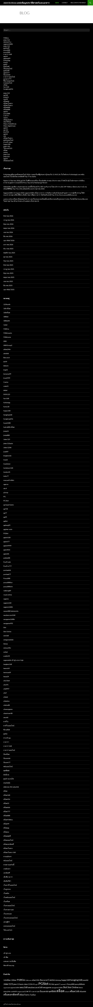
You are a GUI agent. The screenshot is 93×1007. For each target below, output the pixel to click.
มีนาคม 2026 (7, 236)
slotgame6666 (8, 640)
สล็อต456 (6, 799)
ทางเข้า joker (8, 142)
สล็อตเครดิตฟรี (8, 844)
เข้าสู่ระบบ (7, 953)
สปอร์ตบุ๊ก (6, 783)
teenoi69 (6, 668)
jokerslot (6, 156)
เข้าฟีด (5, 957)
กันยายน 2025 (8, 261)
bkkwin (6, 366)
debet (5, 390)
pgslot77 (6, 73)
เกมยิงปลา (7, 869)
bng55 (5, 370)
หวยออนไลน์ (7, 83)
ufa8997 (6, 689)
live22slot (6, 464)
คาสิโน (5, 721)
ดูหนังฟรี (6, 48)
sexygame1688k (9, 619)
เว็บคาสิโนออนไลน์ (10, 885)
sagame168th (8, 44)
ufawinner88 (7, 713)
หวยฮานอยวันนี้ (8, 865)
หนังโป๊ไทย (7, 122)
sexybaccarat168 (9, 615)
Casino (5, 382)
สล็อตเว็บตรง (8, 103)
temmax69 (7, 672)
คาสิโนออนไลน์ (8, 726)
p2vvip (5, 492)
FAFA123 (6, 394)
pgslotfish (6, 550)
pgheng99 (6, 58)
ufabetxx (6, 701)
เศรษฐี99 (6, 922)
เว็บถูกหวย (7, 889)
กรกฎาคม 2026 (8, 220)
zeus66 (5, 717)
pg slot (5, 130)
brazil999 (6, 378)
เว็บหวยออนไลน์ (9, 905)
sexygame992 (8, 623)
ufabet (5, 697)
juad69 (5, 452)
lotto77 (6, 476)
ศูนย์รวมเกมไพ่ (8, 779)
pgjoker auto (7, 529)
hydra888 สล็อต (9, 427)
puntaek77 (7, 574)
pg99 (5, 517)
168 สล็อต (6, 308)
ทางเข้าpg (6, 738)
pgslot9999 (7, 546)
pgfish (5, 521)
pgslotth (6, 554)
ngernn (5, 484)
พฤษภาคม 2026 (8, 228)
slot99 (5, 99)
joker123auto (8, 443)
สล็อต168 (6, 795)
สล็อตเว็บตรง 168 (9, 852)
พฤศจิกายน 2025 (9, 253)
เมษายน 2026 (8, 232)
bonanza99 (7, 374)
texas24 (6, 676)
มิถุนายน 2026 (8, 224)
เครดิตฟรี (6, 873)
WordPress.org (8, 965)
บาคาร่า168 (7, 54)
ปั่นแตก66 (6, 75)
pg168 (5, 95)
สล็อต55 (6, 803)
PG (4, 497)
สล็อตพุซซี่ (7, 836)
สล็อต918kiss (8, 820)
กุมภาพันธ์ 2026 (8, 240)
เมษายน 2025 (8, 281)
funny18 (6, 407)
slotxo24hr (7, 648)
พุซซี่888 (6, 771)
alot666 (6, 353)
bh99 (5, 362)
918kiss (6, 38)
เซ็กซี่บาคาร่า (8, 877)
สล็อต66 (6, 101)
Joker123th (7, 447)
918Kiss (6, 329)
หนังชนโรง (7, 42)
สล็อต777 (6, 811)
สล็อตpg (6, 828)
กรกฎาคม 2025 (8, 269)
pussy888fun (7, 582)
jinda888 (6, 435)
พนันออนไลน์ (8, 766)
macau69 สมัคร (8, 480)
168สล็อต (6, 313)
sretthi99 (6, 656)
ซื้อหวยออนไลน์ (8, 81)
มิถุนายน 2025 (8, 273)
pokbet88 (6, 558)
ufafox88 (6, 705)
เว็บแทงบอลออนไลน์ (10, 918)
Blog (57, 2)
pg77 (5, 513)
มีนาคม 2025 (7, 285)
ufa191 (5, 685)
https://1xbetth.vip (9, 124)
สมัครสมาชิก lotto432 (11, 787)
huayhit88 (7, 423)
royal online (7, 595)
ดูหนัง (5, 64)
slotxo (5, 118)
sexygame (47, 987)
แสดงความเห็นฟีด (9, 961)
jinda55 (6, 97)
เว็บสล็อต (6, 901)
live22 (5, 62)
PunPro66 (7, 562)
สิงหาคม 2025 (8, 265)
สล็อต (5, 85)
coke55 (6, 386)
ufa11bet (6, 681)
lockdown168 (8, 468)
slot (4, 136)
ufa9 (5, 693)
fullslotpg (6, 60)
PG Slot (6, 501)
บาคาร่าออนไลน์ (9, 77)
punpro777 (7, 79)
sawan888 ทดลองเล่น (10, 611)
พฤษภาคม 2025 (8, 277)
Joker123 (6, 439)
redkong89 (7, 591)
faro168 (6, 87)
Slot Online (7, 631)
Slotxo (5, 644)
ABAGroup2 (7, 345)
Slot (4, 627)
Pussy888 (6, 578)
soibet (5, 652)
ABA (5, 341)
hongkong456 (8, 89)
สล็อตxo (6, 832)
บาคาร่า (6, 116)
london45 (6, 472)
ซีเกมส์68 (6, 730)
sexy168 (24, 987)
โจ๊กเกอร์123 (7, 148)
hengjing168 (7, 415)
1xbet (5, 325)
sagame (6, 599)
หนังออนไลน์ (7, 69)
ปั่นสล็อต (6, 754)
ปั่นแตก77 (6, 762)
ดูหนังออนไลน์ (8, 140)
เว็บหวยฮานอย (8, 910)
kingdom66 (7, 456)
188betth (6, 321)
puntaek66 (7, 570)
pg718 (5, 509)
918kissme (7, 337)
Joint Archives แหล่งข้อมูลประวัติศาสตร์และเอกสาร (26, 2)
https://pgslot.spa (9, 126)
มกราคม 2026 (8, 244)
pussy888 (6, 50)
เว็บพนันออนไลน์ (9, 897)
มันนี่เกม (6, 775)
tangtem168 (7, 664)
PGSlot (5, 533)
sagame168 (7, 603)
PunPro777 (7, 566)
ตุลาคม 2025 (7, 257)
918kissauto (7, 333)
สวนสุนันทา (7, 856)
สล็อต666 (6, 807)
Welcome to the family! (78, 2)
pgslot (5, 56)
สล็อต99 (6, 824)
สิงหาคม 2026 (8, 216)
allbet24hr (7, 349)
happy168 (6, 144)
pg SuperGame (8, 505)
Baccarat (6, 357)
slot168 (6, 636)
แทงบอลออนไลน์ (9, 926)
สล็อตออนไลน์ (8, 161)
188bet (5, 317)
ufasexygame (7, 709)
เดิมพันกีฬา (7, 881)
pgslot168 (6, 537)
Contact (65, 2)
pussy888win (8, 587)
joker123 (6, 40)
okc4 (5, 488)
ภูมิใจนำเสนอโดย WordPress (12, 1004)
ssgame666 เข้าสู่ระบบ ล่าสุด (13, 660)
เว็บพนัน (6, 893)
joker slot (6, 146)
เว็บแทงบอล (7, 914)
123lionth (6, 304)
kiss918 (6, 132)
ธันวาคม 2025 (8, 249)
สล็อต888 (6, 107)
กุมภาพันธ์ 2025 (8, 289)
